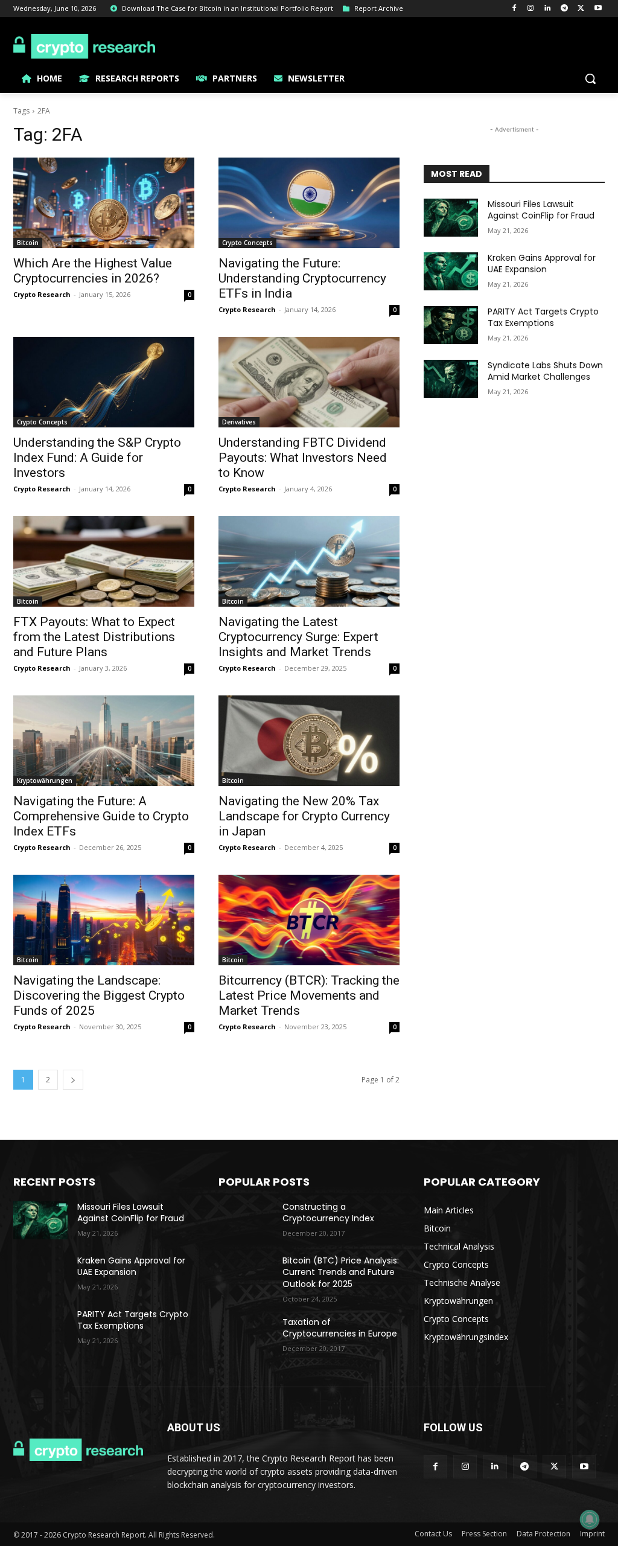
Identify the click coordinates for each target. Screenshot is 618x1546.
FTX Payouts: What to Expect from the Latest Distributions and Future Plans (94, 637)
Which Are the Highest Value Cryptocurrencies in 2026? (92, 271)
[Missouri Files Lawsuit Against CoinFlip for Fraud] (451, 218)
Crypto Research (42, 294)
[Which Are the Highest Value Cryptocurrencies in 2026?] (103, 203)
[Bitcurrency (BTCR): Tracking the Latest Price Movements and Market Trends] (309, 920)
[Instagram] (531, 9)
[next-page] (73, 1080)
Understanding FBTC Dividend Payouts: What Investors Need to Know (302, 457)
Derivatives (239, 422)
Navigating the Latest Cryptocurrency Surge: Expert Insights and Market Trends (298, 637)
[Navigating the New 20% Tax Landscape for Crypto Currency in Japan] (309, 740)
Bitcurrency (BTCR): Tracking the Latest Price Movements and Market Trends (309, 995)
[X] (581, 9)
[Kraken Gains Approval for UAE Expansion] (451, 271)
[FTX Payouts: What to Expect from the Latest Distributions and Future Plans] (103, 561)
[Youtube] (598, 9)
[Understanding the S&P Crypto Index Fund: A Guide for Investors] (103, 382)
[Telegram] (565, 9)
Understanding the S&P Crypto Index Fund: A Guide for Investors (97, 457)
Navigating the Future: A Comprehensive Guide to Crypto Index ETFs (101, 816)
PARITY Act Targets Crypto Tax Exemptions (543, 317)
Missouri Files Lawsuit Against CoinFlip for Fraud (541, 210)
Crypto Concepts (247, 242)
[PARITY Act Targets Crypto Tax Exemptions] (451, 325)
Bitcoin (28, 242)
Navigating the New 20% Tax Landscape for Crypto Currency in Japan (304, 816)
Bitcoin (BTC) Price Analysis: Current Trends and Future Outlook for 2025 (340, 1272)
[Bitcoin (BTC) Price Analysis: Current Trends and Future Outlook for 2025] (245, 1274)
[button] (590, 78)
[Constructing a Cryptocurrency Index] (245, 1220)
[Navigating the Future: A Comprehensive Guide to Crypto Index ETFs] (103, 740)
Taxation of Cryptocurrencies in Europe (339, 1328)
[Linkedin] (548, 9)
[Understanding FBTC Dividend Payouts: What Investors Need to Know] (309, 382)
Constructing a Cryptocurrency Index (328, 1213)
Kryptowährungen (44, 780)
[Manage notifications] (589, 1519)
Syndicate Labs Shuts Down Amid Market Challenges (545, 371)
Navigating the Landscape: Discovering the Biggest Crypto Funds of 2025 (99, 995)
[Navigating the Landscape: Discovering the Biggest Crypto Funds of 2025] (103, 920)
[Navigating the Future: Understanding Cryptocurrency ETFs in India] (309, 203)
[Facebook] (514, 9)
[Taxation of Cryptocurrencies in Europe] (245, 1336)
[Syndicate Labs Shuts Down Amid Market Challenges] (451, 379)
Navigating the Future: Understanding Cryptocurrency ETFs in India (302, 278)
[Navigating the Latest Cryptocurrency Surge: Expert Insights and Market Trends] (309, 561)
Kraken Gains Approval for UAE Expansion (542, 264)
